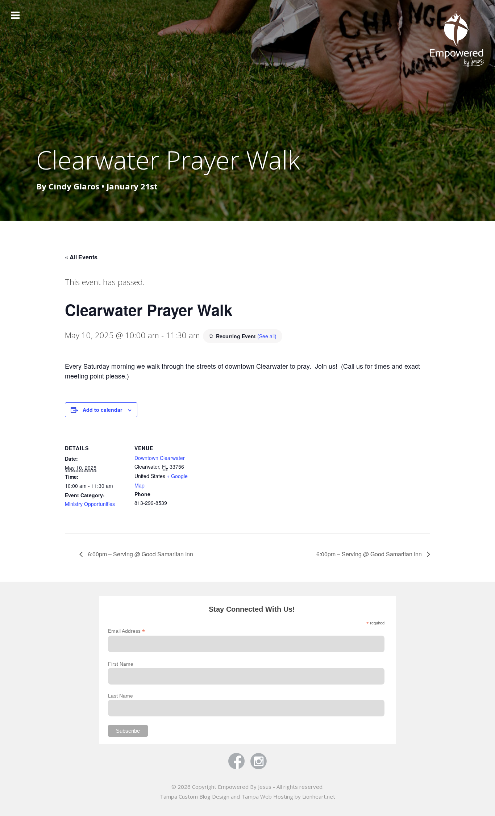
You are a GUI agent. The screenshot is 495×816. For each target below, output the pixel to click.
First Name (120, 664)
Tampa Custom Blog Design (194, 796)
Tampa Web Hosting (267, 796)
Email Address (126, 631)
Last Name (120, 696)
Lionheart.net (318, 796)
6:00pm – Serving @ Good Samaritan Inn (139, 554)
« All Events (81, 257)
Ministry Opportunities (90, 503)
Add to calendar (102, 409)
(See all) (266, 336)
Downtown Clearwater (159, 457)
